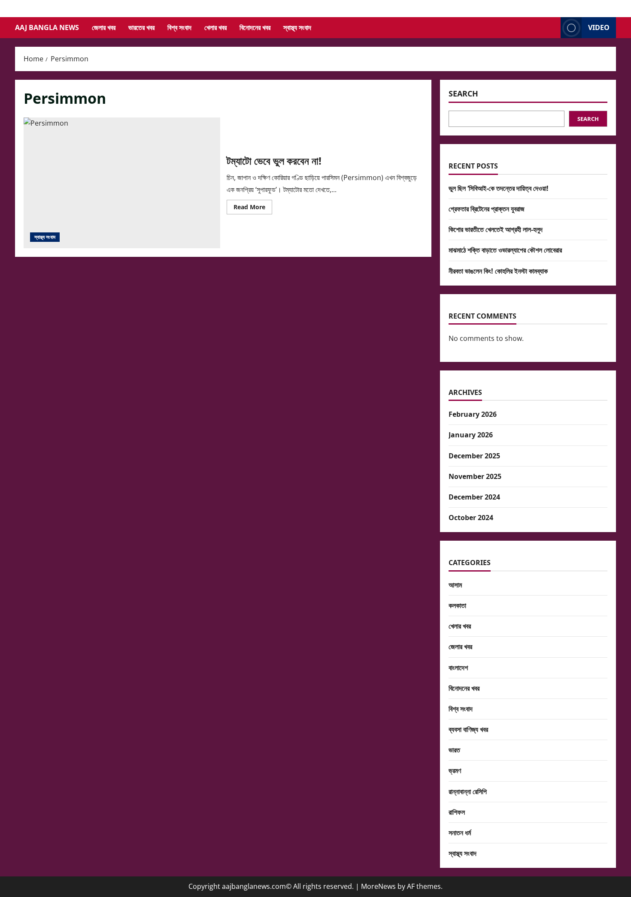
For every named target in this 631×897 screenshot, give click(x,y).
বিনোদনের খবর (255, 27)
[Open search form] (551, 27)
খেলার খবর (215, 27)
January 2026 (471, 434)
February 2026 (473, 414)
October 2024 (471, 517)
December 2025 (474, 456)
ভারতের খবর (141, 27)
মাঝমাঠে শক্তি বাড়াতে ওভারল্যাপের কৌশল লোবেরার (505, 250)
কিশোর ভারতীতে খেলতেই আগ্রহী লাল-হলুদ (496, 229)
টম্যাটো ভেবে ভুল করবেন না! (122, 182)
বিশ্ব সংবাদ (179, 27)
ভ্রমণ (455, 770)
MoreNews (378, 886)
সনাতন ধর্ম (460, 832)
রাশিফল (457, 812)
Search (463, 93)
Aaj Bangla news (47, 27)
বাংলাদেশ (458, 667)
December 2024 (474, 497)
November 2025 (475, 476)
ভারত (454, 750)
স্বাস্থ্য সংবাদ (297, 27)
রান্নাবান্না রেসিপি (468, 791)
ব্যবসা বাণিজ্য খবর (468, 729)
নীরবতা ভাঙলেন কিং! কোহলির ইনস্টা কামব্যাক (498, 271)
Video (599, 27)
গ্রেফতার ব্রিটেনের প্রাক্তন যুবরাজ (487, 209)
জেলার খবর (103, 27)
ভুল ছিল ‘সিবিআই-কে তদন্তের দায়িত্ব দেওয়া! (499, 188)
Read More (253, 208)
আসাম (455, 585)
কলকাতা (457, 605)
